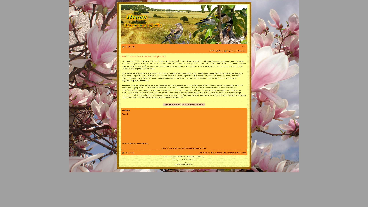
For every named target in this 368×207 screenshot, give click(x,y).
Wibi (205, 148)
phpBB (174, 157)
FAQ (213, 51)
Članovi (221, 51)
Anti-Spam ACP (188, 164)
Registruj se (231, 51)
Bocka (184, 160)
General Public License (148, 76)
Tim (200, 153)
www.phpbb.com (200, 76)
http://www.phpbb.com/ (140, 81)
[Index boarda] (143, 24)
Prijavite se (242, 51)
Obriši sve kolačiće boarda (212, 153)
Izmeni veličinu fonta (244, 46)
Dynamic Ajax (179, 148)
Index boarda (130, 47)
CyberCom (187, 163)
